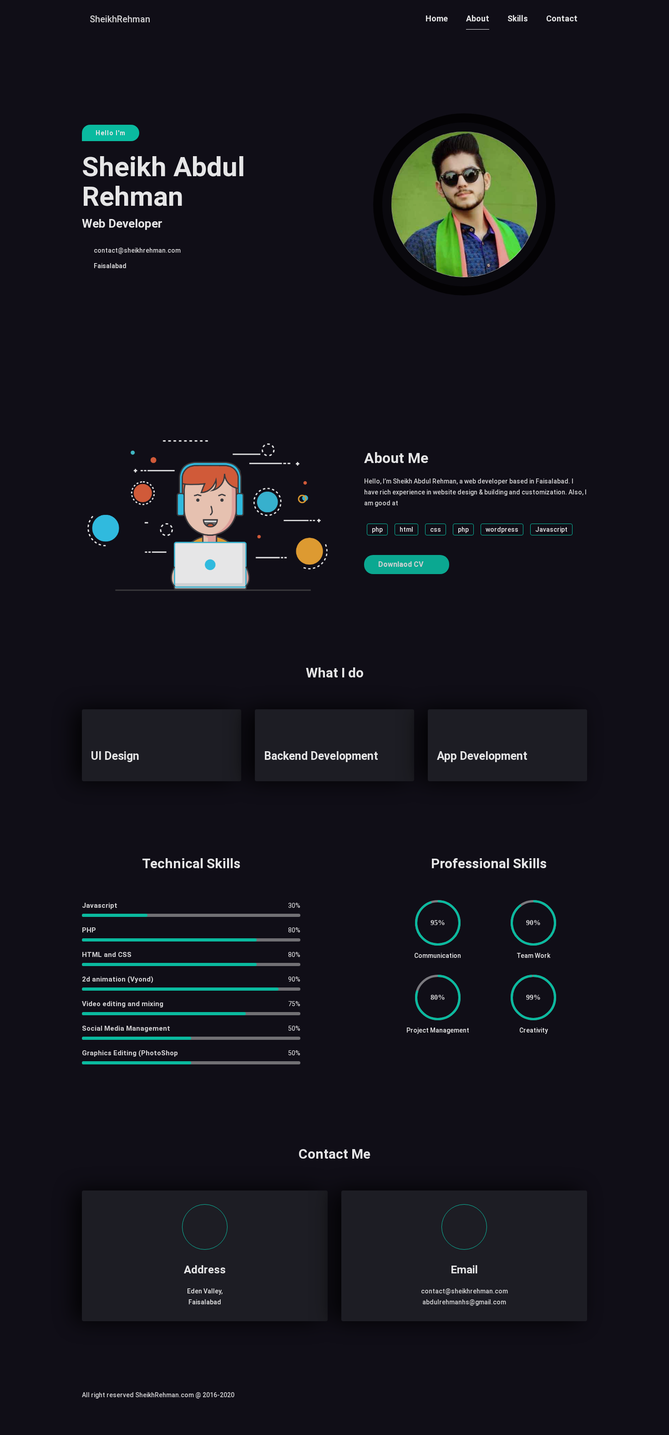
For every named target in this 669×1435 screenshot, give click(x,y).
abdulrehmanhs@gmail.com (464, 1302)
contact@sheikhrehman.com (137, 250)
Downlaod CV (401, 564)
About (477, 18)
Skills (517, 18)
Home (437, 18)
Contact (562, 18)
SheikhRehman (120, 19)
